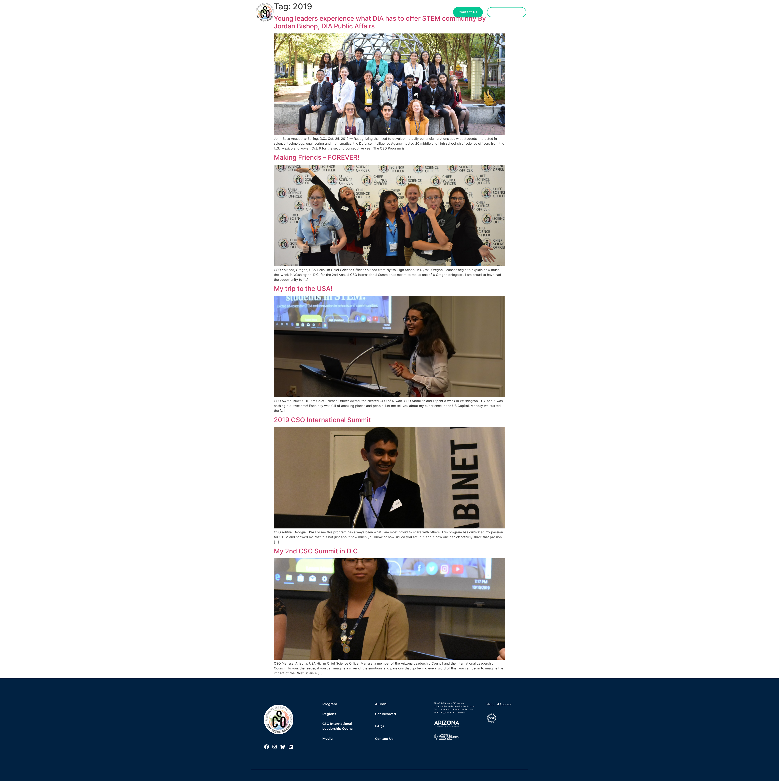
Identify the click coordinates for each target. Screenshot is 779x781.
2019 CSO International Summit (322, 420)
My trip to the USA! (303, 289)
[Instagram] (274, 746)
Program (362, 12)
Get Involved (385, 714)
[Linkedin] (290, 746)
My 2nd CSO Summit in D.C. (317, 551)
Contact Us (384, 739)
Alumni (407, 12)
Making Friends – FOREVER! (316, 157)
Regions (388, 12)
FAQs (379, 726)
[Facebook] (266, 746)
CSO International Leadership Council (338, 726)
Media (327, 738)
